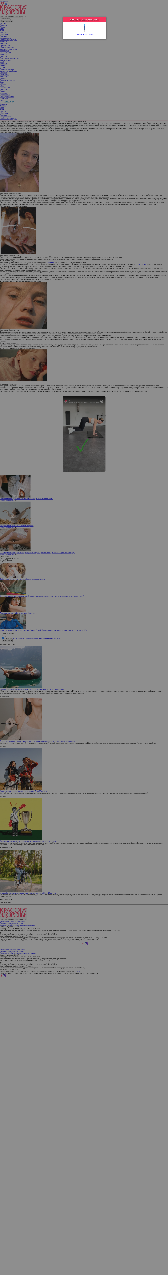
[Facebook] (84, 27)
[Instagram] (84, 31)
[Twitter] (84, 25)
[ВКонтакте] (84, 29)
